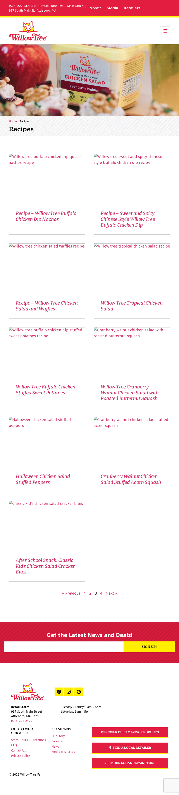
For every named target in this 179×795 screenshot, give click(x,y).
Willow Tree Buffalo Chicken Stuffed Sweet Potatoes (45, 389)
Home (13, 121)
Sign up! (149, 647)
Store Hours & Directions (28, 740)
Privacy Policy (20, 755)
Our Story (58, 736)
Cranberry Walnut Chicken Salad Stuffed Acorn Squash (131, 479)
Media (112, 8)
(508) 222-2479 (20, 6)
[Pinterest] (78, 692)
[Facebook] (59, 692)
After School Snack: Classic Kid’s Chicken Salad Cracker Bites (45, 566)
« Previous (71, 593)
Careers (57, 741)
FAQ (14, 745)
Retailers (132, 8)
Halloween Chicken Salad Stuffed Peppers (43, 479)
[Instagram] (68, 692)
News (55, 746)
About (95, 8)
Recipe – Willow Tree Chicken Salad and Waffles (47, 306)
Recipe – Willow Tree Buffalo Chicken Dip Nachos (46, 216)
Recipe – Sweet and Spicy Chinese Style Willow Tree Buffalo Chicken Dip (128, 219)
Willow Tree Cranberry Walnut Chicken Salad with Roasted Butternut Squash (130, 392)
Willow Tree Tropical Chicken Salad (132, 306)
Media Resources (63, 752)
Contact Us (18, 750)
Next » (111, 593)
